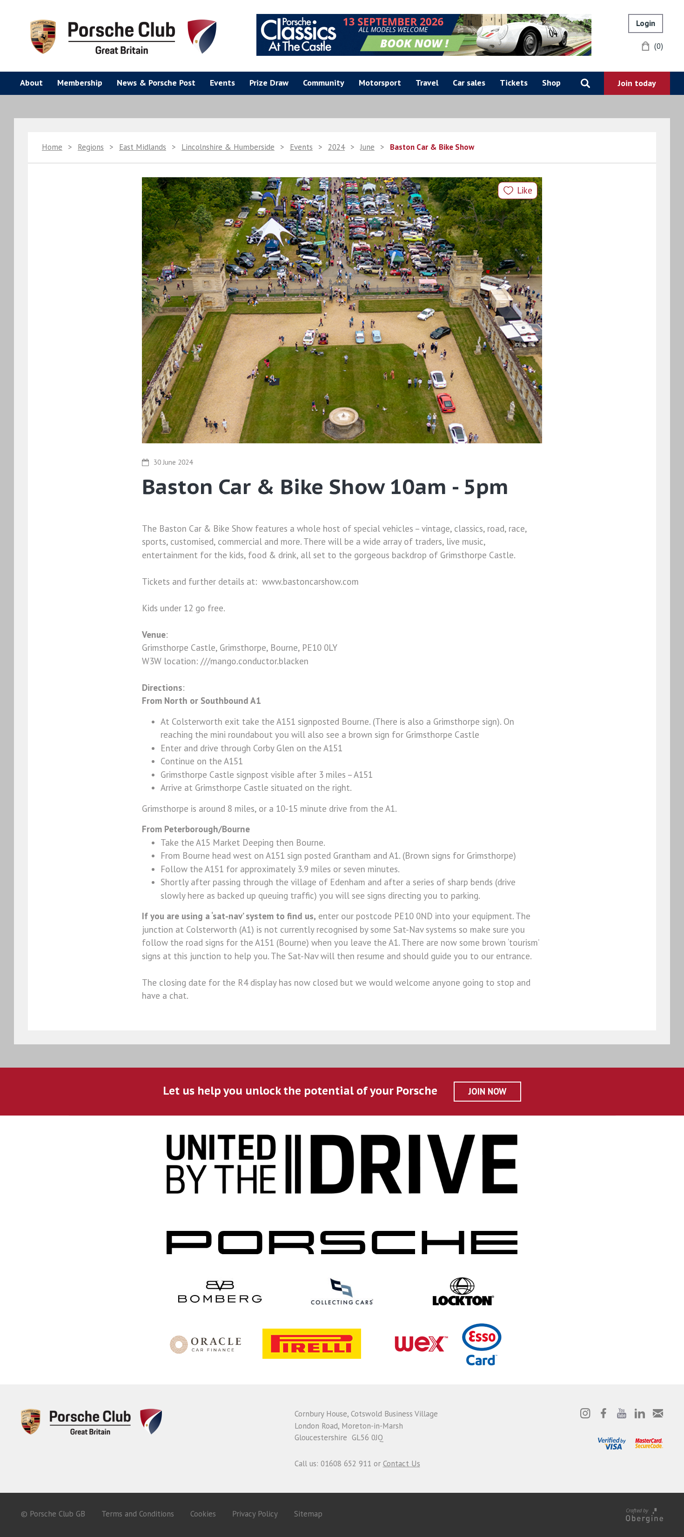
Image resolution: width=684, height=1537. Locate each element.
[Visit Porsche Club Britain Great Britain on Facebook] (603, 1413)
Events (222, 82)
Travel (427, 82)
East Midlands (142, 147)
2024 (336, 147)
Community (323, 82)
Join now (487, 1091)
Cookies (203, 1514)
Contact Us (401, 1463)
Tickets (514, 82)
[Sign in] (645, 23)
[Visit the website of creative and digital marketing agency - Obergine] (644, 1513)
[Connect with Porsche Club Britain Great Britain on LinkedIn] (640, 1413)
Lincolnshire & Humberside (228, 147)
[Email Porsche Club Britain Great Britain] (658, 1413)
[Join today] (637, 83)
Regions (91, 147)
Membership (79, 82)
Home (52, 147)
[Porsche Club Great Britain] (123, 35)
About (31, 82)
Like (524, 190)
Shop (551, 82)
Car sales (469, 82)
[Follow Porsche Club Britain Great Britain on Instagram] (585, 1413)
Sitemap (308, 1514)
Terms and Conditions (137, 1514)
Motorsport (380, 82)
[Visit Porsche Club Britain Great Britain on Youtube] (622, 1413)
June (367, 147)
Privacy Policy (255, 1514)
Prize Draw (268, 82)
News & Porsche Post (156, 82)
